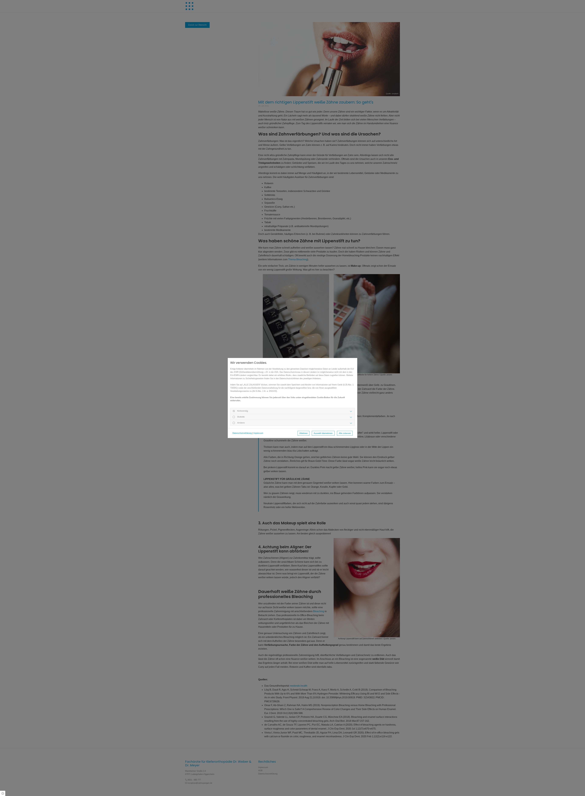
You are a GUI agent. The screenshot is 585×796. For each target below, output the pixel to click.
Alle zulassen (345, 433)
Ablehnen (303, 433)
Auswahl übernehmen (323, 433)
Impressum (258, 433)
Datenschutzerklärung (242, 433)
